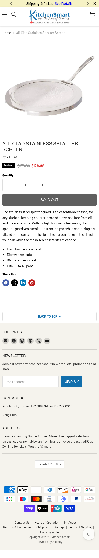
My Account (71, 522)
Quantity (8, 175)
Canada (47, 464)
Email (14, 415)
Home (6, 33)
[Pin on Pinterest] (31, 282)
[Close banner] (94, 3)
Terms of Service (80, 527)
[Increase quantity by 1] (43, 185)
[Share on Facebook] (5, 282)
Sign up (72, 381)
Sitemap (58, 527)
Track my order (49, 532)
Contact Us (22, 522)
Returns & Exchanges (17, 527)
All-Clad (12, 157)
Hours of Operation (46, 522)
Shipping (42, 527)
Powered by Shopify (49, 542)
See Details (64, 3)
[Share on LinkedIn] (23, 282)
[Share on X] (14, 282)
